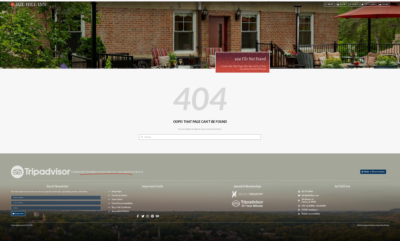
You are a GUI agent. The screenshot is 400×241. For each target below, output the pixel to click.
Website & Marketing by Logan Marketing (373, 225)
